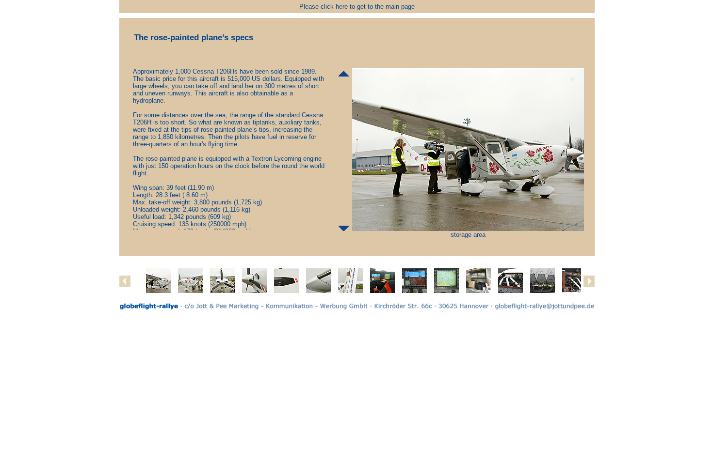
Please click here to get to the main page (357, 6)
